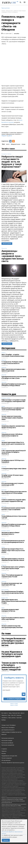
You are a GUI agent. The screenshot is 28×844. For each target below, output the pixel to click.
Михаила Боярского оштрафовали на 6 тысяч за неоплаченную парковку (12, 408)
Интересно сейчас (6, 154)
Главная (3, 10)
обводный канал (15, 144)
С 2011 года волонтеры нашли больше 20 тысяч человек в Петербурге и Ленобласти (13, 452)
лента (7, 144)
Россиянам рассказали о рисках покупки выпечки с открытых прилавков (13, 508)
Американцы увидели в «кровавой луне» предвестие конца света (12, 256)
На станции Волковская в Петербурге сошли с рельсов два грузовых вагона (12, 592)
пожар (23, 144)
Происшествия (5, 8)
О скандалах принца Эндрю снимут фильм (13, 468)
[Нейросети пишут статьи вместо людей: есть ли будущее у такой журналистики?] (14, 176)
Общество (4, 248)
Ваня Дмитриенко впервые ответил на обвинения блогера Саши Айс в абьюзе (12, 559)
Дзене (10, 136)
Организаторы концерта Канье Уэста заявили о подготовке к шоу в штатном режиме (13, 550)
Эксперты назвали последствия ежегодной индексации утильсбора (11, 626)
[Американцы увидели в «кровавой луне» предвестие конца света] (14, 270)
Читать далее (7, 243)
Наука (2, 607)
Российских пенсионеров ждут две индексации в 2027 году (11, 584)
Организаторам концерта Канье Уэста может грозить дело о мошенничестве (13, 443)
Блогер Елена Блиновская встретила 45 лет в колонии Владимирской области (12, 541)
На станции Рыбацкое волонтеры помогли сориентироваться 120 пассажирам (14, 492)
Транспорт (3, 382)
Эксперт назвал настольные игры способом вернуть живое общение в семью (12, 417)
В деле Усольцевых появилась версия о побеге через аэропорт (13, 618)
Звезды (3, 406)
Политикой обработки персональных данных (12, 832)
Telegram (4, 136)
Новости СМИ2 (14, 703)
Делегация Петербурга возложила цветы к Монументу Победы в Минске (13, 384)
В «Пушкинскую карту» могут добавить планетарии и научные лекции (13, 567)
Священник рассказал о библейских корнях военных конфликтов (11, 435)
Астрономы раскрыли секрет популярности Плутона (10, 610)
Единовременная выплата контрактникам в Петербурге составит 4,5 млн (13, 377)
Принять (5, 840)
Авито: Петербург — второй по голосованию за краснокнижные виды (12, 355)
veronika (16, 33)
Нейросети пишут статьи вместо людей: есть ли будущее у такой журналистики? (12, 161)
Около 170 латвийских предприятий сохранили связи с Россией (11, 575)
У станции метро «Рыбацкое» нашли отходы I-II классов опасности (12, 362)
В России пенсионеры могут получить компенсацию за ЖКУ (12, 484)
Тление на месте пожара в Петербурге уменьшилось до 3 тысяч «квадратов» (13, 666)
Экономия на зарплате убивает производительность (10, 533)
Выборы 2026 (4, 598)
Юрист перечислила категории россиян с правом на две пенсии (13, 370)
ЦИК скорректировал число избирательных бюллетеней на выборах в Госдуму (13, 601)
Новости (3, 352)
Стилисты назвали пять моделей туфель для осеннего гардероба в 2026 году (13, 500)
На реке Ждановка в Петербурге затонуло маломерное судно (12, 654)
